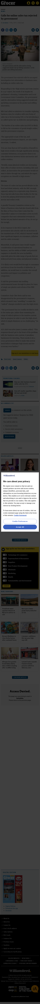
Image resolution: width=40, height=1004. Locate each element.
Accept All (20, 527)
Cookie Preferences (19, 521)
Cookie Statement (20, 515)
